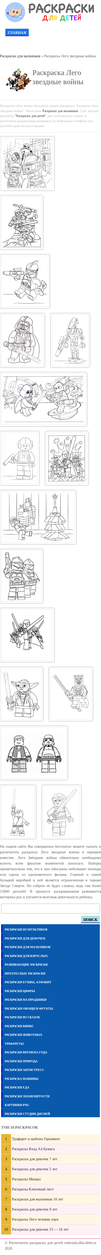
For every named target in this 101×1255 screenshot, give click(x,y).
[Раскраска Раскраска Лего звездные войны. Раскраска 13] (71, 694)
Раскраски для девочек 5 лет (34, 1169)
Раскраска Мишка (26, 1179)
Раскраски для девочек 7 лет (34, 1159)
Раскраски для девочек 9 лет (34, 1209)
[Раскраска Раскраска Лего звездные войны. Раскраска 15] (18, 812)
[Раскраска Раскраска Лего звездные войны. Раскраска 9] (38, 517)
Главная (17, 33)
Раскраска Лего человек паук (35, 1219)
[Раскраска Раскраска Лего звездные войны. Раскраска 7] (19, 458)
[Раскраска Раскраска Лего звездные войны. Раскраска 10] (21, 576)
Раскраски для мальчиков (20, 56)
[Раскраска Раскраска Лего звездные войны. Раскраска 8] (67, 458)
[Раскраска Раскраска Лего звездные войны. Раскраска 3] (25, 281)
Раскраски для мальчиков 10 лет (37, 1199)
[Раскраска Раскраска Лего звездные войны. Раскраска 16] (62, 812)
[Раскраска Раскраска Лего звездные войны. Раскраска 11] (27, 635)
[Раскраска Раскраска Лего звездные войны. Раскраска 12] (21, 694)
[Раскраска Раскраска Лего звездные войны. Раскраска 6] (43, 399)
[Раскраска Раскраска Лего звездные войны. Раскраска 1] (27, 163)
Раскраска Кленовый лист (33, 1189)
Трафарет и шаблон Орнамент (36, 1139)
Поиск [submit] (90, 920)
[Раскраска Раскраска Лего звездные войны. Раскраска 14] (34, 753)
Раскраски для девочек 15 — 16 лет (40, 1229)
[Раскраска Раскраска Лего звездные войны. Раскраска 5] (70, 340)
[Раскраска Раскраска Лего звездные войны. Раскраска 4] (22, 340)
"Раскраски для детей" (30, 116)
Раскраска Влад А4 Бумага (33, 1149)
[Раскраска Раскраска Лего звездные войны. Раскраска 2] (21, 222)
